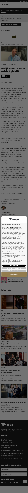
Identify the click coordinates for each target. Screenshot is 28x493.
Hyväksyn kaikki (14, 265)
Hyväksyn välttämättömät (14, 268)
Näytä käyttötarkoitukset (14, 270)
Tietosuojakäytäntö (14, 274)
